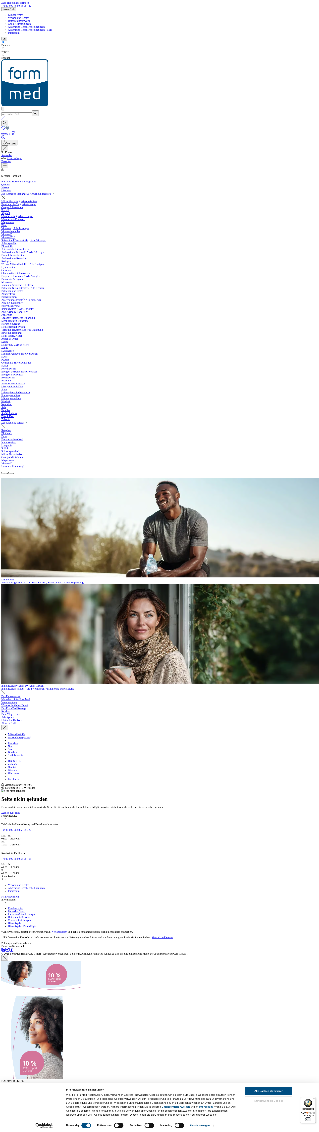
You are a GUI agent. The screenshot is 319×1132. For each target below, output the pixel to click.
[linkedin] (3, 950)
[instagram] (7, 950)
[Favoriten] (5, 129)
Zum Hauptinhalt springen (15, 2)
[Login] (3, 138)
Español (5, 57)
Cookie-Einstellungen (19, 23)
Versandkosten (59, 931)
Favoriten (6, 161)
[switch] (118, 1125)
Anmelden (6, 155)
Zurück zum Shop (10, 812)
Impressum (206, 1106)
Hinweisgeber (15, 923)
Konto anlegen (14, 158)
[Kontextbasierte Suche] (2, 108)
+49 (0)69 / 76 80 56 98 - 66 (16, 858)
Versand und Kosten (18, 17)
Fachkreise (13, 779)
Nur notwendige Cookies (268, 1100)
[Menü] (4, 165)
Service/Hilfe (9, 9)
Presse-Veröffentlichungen (22, 914)
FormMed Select (16, 911)
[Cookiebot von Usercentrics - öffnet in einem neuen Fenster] (44, 1125)
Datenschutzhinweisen (176, 1106)
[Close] (4, 958)
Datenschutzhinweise (19, 20)
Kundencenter (15, 14)
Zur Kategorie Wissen (13, 422)
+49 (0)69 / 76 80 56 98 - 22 (16, 5)
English (5, 51)
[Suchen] (35, 113)
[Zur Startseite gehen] (24, 105)
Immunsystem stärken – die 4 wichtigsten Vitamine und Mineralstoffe (37, 688)
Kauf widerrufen (10, 896)
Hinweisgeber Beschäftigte (22, 926)
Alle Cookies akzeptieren (268, 1091)
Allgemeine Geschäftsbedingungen (26, 26)
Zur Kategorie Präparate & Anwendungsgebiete (26, 193)
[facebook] (11, 950)
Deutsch (5, 45)
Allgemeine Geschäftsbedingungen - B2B (30, 29)
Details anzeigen (200, 1125)
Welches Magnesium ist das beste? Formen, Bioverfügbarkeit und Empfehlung (42, 582)
